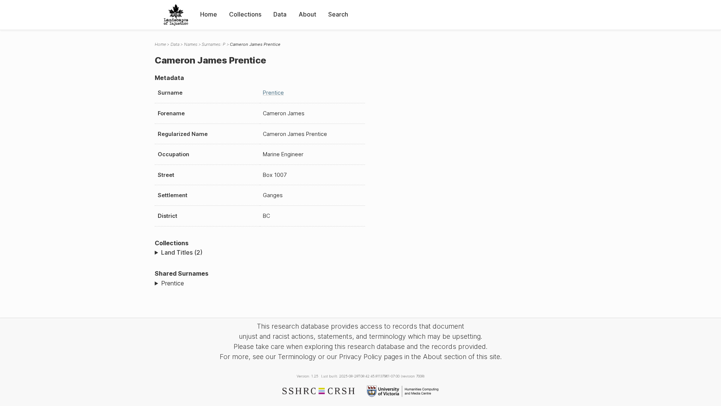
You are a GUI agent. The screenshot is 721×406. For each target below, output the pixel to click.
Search (338, 14)
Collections (245, 14)
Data (280, 14)
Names (191, 44)
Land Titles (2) (181, 252)
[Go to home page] (176, 15)
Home (208, 14)
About (307, 14)
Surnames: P (213, 44)
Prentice (273, 92)
